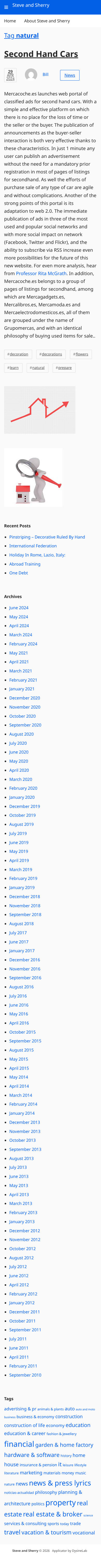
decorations (52, 354)
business (10, 1417)
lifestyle (80, 1465)
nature (9, 1484)
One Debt (18, 573)
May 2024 (18, 617)
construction (69, 1416)
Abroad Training (24, 564)
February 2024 (23, 644)
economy (55, 1425)
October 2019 (22, 815)
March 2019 (20, 869)
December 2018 (24, 896)
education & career (25, 1433)
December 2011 (24, 1312)
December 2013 (24, 1122)
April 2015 (19, 1068)
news (22, 1483)
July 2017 (18, 933)
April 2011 (19, 1357)
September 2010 (25, 1375)
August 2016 (21, 987)
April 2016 (19, 1023)
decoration (19, 354)
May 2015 (18, 1059)
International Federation (33, 546)
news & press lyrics (60, 1483)
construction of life (24, 1425)
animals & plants (50, 1409)
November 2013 (24, 1131)
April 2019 (19, 860)
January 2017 (22, 950)
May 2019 (18, 851)
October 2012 (22, 1248)
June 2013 (18, 1176)
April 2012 (19, 1285)
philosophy (46, 1492)
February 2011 (23, 1366)
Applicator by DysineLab (69, 1550)
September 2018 (25, 914)
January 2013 (22, 1221)
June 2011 (18, 1348)
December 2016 (24, 960)
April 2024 (19, 625)
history (66, 1455)
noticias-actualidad (19, 1492)
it (60, 1464)
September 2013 (25, 1149)
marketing (31, 1473)
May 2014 (18, 1077)
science (88, 1515)
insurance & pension (38, 1465)
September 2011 (25, 1330)
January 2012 (22, 1303)
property (61, 1502)
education (78, 1425)
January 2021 (22, 689)
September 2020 (25, 725)
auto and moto (85, 1409)
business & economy (35, 1416)
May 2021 (18, 653)
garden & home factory (64, 1445)
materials (52, 1473)
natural (38, 367)
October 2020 (22, 716)
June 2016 (18, 1005)
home (79, 1455)
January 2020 (22, 797)
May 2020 (18, 761)
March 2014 (20, 1095)
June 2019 (18, 842)
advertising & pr (20, 1409)
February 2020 (23, 788)
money (68, 1473)
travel (12, 1532)
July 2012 (18, 1266)
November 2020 (24, 707)
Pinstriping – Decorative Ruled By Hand (47, 537)
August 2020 (21, 734)
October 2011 (22, 1321)
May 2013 (18, 1185)
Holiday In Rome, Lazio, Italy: (37, 555)
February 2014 (23, 1104)
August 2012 (21, 1258)
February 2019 (23, 878)
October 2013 (22, 1140)
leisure (68, 1465)
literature (11, 1473)
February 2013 (23, 1212)
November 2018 (24, 906)
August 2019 (21, 824)
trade (75, 1523)
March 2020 (20, 779)
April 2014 (19, 1086)
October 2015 (22, 1032)
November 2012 (24, 1239)
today (64, 1523)
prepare (65, 367)
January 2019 (22, 887)
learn (14, 367)
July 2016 (18, 996)
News (69, 75)
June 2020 (18, 752)
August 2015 (21, 1050)
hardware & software (32, 1455)
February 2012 (23, 1294)
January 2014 (22, 1113)
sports (53, 1523)
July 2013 (18, 1167)
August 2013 (21, 1158)
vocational (84, 1533)
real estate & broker (52, 1514)
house (11, 1464)
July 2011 (18, 1339)
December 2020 (24, 698)
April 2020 (19, 770)
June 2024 (18, 608)
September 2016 (25, 978)
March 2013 (20, 1203)
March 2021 (20, 671)
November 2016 (24, 969)
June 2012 (18, 1276)
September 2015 (25, 1041)
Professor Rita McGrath (41, 273)
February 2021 (23, 680)
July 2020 (18, 743)
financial (19, 1444)
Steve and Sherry (25, 1550)
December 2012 (24, 1231)
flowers (82, 354)
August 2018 (21, 923)
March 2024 (20, 635)
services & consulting (25, 1523)
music (80, 1473)
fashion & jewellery (62, 1433)
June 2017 (18, 942)
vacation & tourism (46, 1532)
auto (70, 1409)
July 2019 (18, 833)
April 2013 (19, 1194)
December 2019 (24, 806)
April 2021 (19, 662)
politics (38, 1504)
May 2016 (18, 1014)
